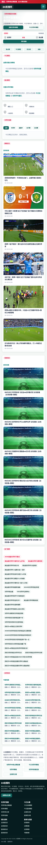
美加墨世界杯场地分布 (12, 565)
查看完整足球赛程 (9, 62)
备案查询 (10, 841)
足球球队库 (4, 822)
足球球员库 (4, 826)
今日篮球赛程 (28, 808)
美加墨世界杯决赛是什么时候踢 (15, 578)
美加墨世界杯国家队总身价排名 (15, 609)
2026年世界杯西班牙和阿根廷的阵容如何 (18, 635)
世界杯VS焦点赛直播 (13, 764)
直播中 (21, 128)
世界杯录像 (4, 815)
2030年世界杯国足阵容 (31, 587)
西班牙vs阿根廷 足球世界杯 (13, 626)
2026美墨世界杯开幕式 (12, 557)
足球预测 (26, 829)
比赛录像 (26, 826)
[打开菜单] (43, 6)
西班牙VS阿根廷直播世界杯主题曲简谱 (17, 665)
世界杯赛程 (13, 769)
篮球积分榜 (27, 815)
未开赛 (28, 128)
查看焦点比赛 (6, 795)
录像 (39, 49)
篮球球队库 (4, 829)
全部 (6, 128)
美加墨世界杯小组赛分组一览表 (15, 570)
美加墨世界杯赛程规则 (31, 600)
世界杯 (13, 128)
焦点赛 (8, 49)
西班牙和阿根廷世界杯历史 (13, 652)
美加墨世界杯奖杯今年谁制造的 (15, 596)
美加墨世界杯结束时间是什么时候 (15, 574)
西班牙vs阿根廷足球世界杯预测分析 (16, 648)
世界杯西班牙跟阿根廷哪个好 (14, 618)
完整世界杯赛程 (8, 87)
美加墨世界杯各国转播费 (12, 604)
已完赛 (36, 128)
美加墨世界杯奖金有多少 (12, 600)
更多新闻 (6, 150)
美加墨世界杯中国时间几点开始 (15, 561)
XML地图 (3, 841)
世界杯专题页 (17, 96)
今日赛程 (18, 49)
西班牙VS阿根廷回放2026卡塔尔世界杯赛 (18, 657)
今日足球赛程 (28, 805)
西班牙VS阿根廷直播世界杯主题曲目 (16, 661)
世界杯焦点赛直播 (6, 805)
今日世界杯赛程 (33, 27)
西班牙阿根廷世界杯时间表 (33, 652)
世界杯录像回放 (34, 769)
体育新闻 (26, 822)
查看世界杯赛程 (13, 27)
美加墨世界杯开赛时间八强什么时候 (16, 583)
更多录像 (6, 365)
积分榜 (29, 49)
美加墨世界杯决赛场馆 (35, 561)
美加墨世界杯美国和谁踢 (12, 587)
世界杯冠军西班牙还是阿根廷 (14, 622)
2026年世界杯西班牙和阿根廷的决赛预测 (18, 631)
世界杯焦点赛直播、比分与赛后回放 (14, 2)
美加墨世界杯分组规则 (29, 565)
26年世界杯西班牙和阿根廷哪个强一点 (17, 639)
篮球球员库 (4, 833)
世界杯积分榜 (5, 812)
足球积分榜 (13, 774)
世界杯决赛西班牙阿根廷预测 (14, 613)
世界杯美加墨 (9, 591)
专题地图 (6, 680)
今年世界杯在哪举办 (23, 591)
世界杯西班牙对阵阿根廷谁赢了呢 (15, 644)
